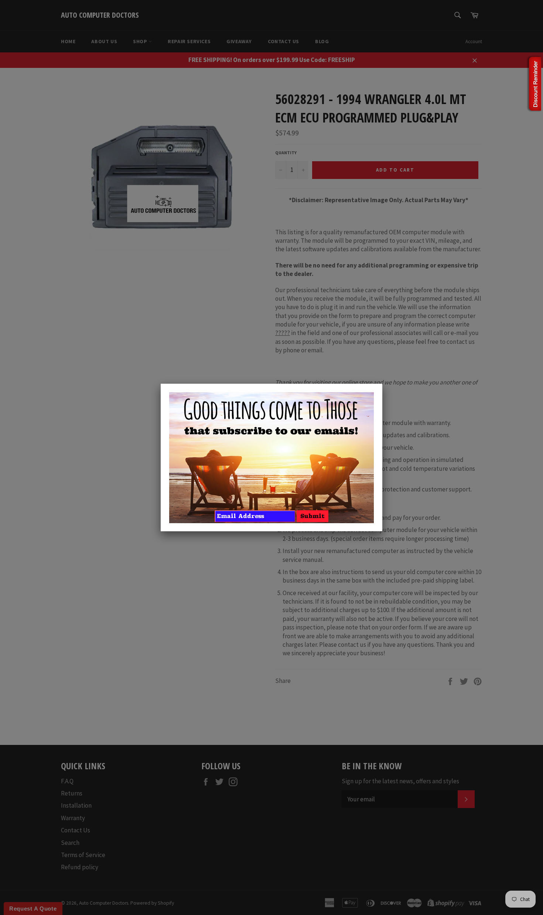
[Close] (382, 383)
